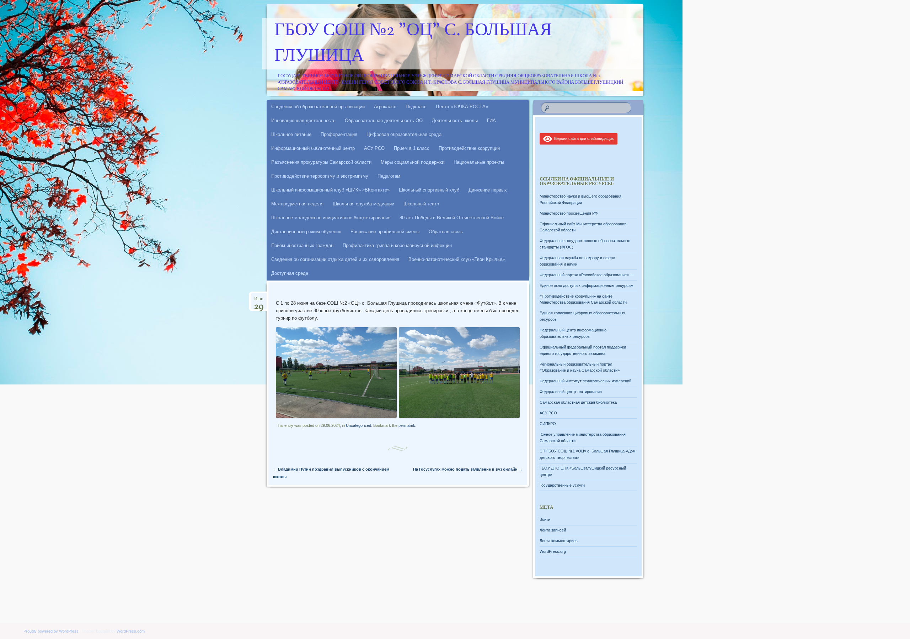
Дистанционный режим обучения (306, 231)
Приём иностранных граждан (302, 245)
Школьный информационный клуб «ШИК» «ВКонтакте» (330, 190)
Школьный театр (421, 203)
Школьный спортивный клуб (429, 190)
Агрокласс (385, 106)
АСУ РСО (374, 148)
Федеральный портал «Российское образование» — (587, 275)
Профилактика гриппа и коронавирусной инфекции (397, 245)
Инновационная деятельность (303, 120)
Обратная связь (446, 231)
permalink (406, 425)
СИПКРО (548, 423)
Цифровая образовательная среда (403, 134)
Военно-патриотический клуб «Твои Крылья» (456, 259)
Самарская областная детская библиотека (578, 402)
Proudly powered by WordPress (51, 631)
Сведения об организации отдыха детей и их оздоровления (335, 259)
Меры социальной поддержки (412, 162)
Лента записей (553, 530)
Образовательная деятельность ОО (384, 120)
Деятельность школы (455, 120)
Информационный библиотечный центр (313, 148)
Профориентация (339, 134)
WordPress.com (131, 631)
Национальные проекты (479, 162)
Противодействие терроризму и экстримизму (319, 176)
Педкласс (416, 106)
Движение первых (488, 190)
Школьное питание (291, 134)
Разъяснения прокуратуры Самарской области (321, 162)
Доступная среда (289, 273)
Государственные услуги (562, 485)
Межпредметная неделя (297, 203)
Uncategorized (358, 425)
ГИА (491, 120)
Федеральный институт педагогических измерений (585, 381)
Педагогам (389, 176)
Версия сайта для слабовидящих (583, 138)
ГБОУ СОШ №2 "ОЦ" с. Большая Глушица (413, 43)
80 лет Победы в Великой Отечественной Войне (452, 217)
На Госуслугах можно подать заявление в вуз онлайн (468, 469)
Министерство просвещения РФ (569, 213)
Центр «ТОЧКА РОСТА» (462, 106)
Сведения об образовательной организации (318, 106)
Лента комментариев (559, 541)
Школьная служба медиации (363, 203)
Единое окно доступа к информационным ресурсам (586, 285)
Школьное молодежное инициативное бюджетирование (330, 217)
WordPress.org (553, 551)
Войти (545, 519)
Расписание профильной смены (384, 231)
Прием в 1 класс (411, 148)
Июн (258, 301)
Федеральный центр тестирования (571, 391)
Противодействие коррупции (469, 148)
